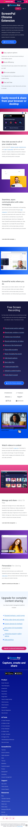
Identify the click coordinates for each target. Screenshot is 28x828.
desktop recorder (14, 147)
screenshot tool (22, 147)
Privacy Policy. (20, 826)
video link (16, 448)
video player (4, 575)
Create (17, 8)
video (5, 149)
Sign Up (24, 8)
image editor (10, 149)
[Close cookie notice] (26, 825)
